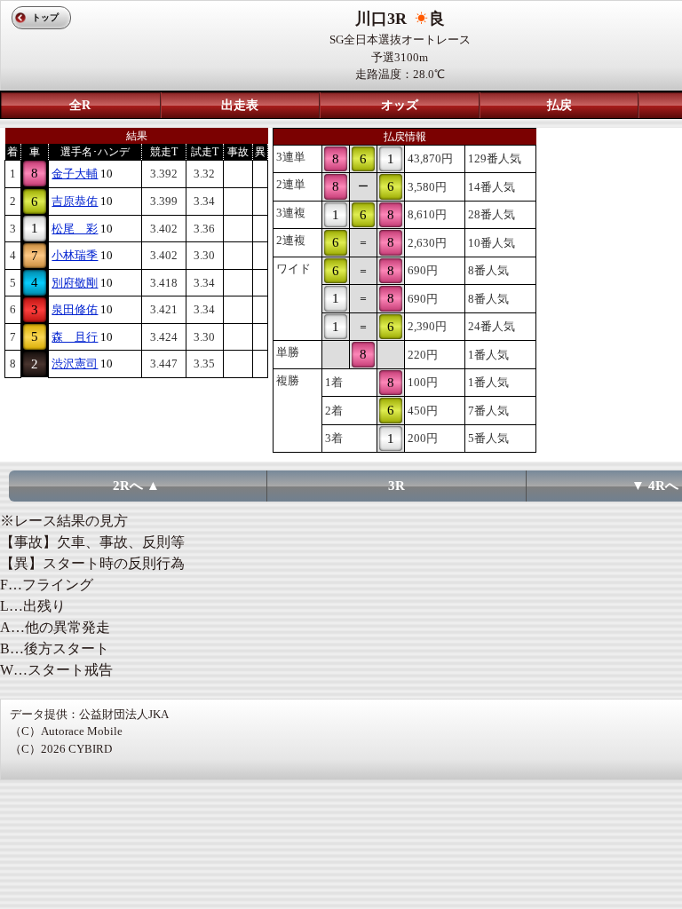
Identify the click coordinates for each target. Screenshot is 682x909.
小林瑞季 (75, 255)
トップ (45, 17)
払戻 (559, 105)
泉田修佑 (75, 309)
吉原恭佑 (75, 201)
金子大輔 (75, 173)
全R (80, 105)
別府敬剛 (75, 282)
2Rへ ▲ (136, 485)
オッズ (399, 105)
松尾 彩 (75, 228)
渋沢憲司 (75, 363)
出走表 (239, 105)
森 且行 (75, 337)
